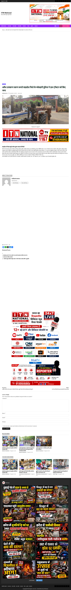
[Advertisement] (35, 40)
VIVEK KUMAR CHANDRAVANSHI (24, 474)
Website (4, 421)
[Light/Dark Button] (56, 25)
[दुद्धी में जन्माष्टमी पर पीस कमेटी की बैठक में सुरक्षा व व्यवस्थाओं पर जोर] (44, 464)
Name (3, 413)
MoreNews (39, 588)
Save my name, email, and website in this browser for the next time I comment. (20, 426)
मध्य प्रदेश (19, 25)
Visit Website (15, 182)
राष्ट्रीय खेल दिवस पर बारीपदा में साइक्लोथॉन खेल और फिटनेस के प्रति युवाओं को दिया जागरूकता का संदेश (26, 449)
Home (3, 29)
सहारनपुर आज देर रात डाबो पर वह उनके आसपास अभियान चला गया (15, 255)
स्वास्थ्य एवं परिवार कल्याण (8, 257)
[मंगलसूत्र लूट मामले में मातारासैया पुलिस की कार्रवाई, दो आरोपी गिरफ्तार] (61, 464)
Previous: (17, 388)
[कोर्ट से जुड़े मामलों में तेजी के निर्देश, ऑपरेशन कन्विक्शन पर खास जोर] (27, 464)
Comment (4, 398)
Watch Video (66, 25)
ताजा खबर (9, 25)
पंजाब (28, 25)
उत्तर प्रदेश (14, 25)
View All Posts (24, 182)
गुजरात (32, 25)
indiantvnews (5, 93)
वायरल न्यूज (55, 468)
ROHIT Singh (55, 474)
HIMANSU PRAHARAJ (5, 450)
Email (3, 417)
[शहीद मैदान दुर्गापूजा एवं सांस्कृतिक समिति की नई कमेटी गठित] (10, 441)
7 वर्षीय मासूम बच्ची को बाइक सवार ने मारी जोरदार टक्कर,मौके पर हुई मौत (16, 258)
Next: (60, 388)
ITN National (6, 13)
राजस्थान (24, 25)
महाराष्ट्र (36, 25)
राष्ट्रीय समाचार (3, 25)
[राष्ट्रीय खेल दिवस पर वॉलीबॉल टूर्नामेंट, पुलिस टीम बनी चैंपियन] (44, 441)
